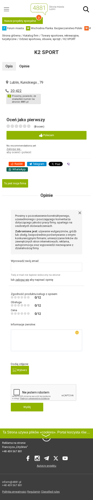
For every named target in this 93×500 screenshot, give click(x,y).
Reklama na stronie (14, 442)
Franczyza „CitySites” (15, 447)
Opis (9, 66)
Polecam (48, 135)
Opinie (24, 66)
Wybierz (21, 370)
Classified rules (50, 491)
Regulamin (33, 491)
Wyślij (27, 407)
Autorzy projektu (46, 465)
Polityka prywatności (14, 491)
